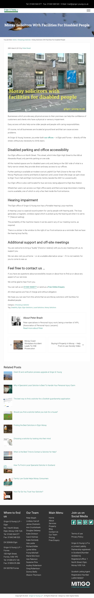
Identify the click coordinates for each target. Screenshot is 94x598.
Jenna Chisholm (33, 524)
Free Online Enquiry (56, 287)
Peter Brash (31, 518)
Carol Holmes (32, 537)
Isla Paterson (31, 559)
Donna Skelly (31, 572)
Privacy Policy (77, 537)
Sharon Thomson (33, 575)
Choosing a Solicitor (22, 305)
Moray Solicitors (50, 308)
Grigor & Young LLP (36, 596)
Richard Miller (32, 546)
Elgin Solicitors (27, 308)
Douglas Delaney (33, 530)
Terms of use (77, 533)
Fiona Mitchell (32, 552)
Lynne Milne (31, 549)
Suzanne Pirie (32, 562)
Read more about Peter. (33, 328)
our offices (49, 137)
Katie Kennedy (32, 540)
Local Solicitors (38, 308)
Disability (14, 308)
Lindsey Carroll (32, 521)
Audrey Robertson (34, 565)
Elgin (20, 308)
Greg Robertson (33, 568)
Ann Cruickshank (33, 527)
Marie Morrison (33, 556)
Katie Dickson (32, 534)
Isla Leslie (30, 543)
